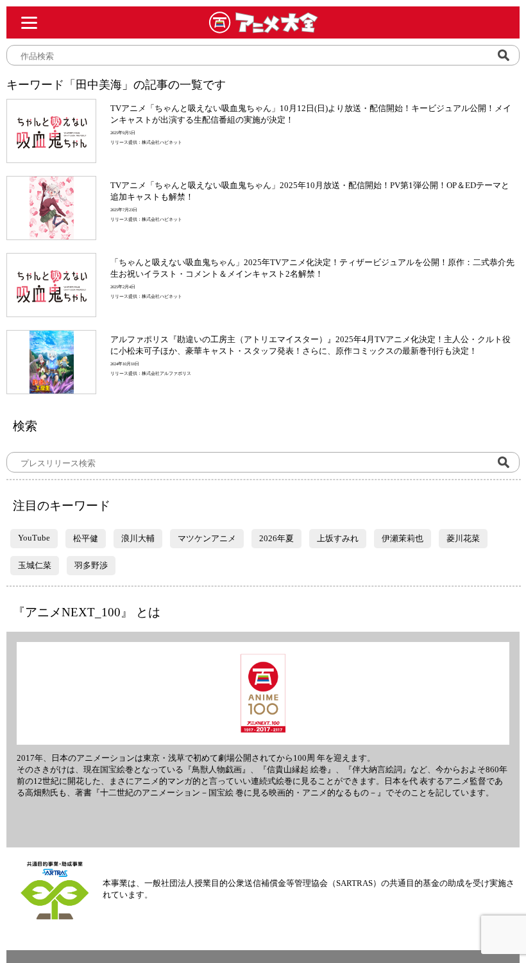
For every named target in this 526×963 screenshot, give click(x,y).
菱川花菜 (463, 538)
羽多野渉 (91, 565)
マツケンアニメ (207, 538)
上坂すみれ (338, 538)
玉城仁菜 (34, 565)
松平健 (85, 538)
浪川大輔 (138, 538)
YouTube (34, 537)
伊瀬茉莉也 (402, 538)
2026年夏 (276, 538)
